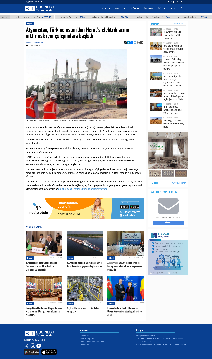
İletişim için (84, 345)
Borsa (172, 8)
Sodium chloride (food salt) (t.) (138, 17)
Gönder (168, 222)
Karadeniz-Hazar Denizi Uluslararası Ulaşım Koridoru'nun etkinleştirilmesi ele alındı (124, 312)
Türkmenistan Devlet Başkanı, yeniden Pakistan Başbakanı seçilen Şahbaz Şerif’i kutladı (174, 96)
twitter (27, 346)
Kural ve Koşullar (86, 339)
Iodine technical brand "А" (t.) (95, 17)
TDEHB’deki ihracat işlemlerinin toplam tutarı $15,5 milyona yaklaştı (172, 110)
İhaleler (154, 183)
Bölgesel (29, 23)
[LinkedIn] (128, 42)
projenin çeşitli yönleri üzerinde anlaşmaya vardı (82, 189)
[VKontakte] (131, 42)
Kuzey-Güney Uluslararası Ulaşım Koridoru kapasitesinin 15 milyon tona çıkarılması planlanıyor (44, 312)
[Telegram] (135, 42)
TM (176, 2)
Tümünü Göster (179, 23)
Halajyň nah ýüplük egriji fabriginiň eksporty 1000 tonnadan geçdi (172, 35)
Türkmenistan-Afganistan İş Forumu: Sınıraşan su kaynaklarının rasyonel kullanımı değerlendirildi (173, 81)
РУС (183, 2)
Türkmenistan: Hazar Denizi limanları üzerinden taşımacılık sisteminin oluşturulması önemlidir (41, 266)
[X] (125, 42)
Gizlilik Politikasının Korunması (92, 342)
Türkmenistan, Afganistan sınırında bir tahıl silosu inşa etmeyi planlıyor (173, 48)
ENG (170, 2)
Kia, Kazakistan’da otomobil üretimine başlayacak (83, 310)
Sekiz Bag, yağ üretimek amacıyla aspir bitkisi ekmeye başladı (174, 123)
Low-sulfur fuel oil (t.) (57, 17)
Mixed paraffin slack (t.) (177, 17)
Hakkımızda (84, 336)
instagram (32, 346)
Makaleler (119, 8)
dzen (38, 346)
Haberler (154, 23)
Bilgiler (160, 8)
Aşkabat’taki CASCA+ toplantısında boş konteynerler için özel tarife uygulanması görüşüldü (124, 266)
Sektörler (134, 8)
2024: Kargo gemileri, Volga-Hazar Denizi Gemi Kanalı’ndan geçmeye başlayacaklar (84, 264)
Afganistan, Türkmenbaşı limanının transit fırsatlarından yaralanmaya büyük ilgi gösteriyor (174, 64)
